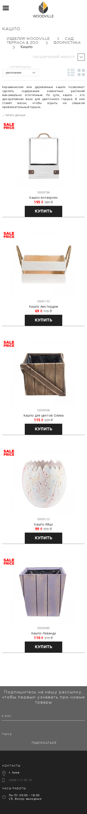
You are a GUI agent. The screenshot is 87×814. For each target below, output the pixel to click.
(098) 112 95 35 (20, 780)
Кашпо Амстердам (43, 307)
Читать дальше (15, 115)
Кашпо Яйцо (43, 524)
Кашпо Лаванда (43, 633)
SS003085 (43, 628)
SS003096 (43, 410)
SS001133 (43, 301)
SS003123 (43, 519)
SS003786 (43, 192)
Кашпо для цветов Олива (43, 415)
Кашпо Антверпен (43, 198)
